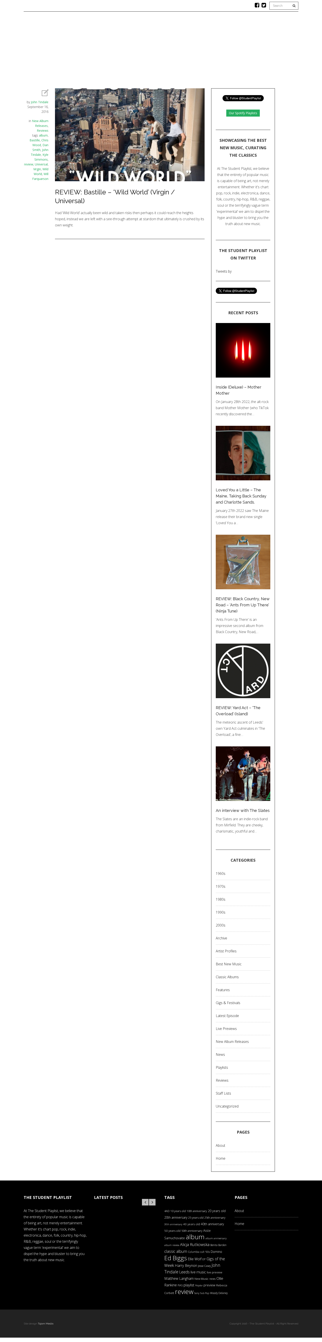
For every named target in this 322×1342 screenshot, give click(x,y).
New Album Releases (232, 1041)
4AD (167, 1211)
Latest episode (227, 1015)
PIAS (180, 1285)
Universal (41, 164)
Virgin (37, 169)
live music (198, 1272)
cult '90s (205, 1252)
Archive (221, 938)
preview (209, 1285)
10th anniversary (197, 1211)
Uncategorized (227, 1106)
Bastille (35, 140)
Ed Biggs (175, 1258)
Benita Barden (218, 1245)
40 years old (191, 1224)
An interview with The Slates (243, 810)
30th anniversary (173, 1224)
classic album (175, 1251)
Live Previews (226, 1028)
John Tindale (39, 102)
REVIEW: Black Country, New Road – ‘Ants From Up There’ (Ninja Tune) (243, 604)
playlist (189, 1284)
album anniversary (215, 1238)
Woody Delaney (219, 1293)
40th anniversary (212, 1224)
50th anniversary (191, 1231)
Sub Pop (204, 1293)
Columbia (193, 1252)
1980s (220, 899)
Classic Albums (192, 51)
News (166, 51)
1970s (220, 886)
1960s (220, 873)
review (28, 164)
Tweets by (224, 271)
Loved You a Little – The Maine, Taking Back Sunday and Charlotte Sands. (241, 496)
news (212, 1279)
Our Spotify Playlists (243, 113)
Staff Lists (223, 1093)
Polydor (199, 1285)
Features (97, 51)
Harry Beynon (186, 1265)
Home (76, 51)
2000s (220, 925)
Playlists (121, 51)
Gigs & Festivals (228, 1002)
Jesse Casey (204, 1265)
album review (171, 1245)
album (43, 135)
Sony (196, 1293)
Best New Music (229, 964)
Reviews (146, 51)
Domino (216, 1252)
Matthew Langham (179, 1278)
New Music (202, 1279)
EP (204, 1259)
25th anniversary (214, 1218)
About (245, 51)
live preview (214, 1272)
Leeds (184, 1272)
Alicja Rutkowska (194, 1244)
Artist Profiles (226, 951)
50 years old (172, 1231)
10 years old (178, 1211)
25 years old (195, 1218)
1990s (220, 912)
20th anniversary (175, 1217)
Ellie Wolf (195, 1259)
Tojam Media (45, 1323)
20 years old (217, 1211)
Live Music (223, 51)
